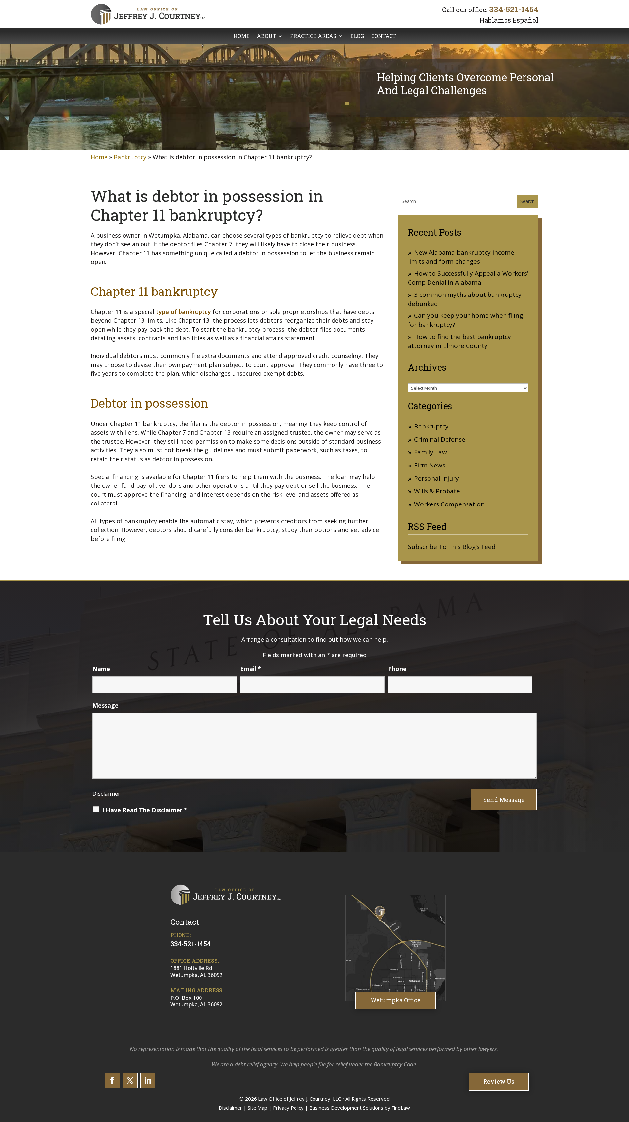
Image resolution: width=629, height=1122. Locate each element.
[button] (622, 1074)
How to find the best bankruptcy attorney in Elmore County (459, 341)
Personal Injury (436, 478)
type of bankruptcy (183, 311)
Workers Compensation (449, 504)
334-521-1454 (513, 9)
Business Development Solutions (346, 1107)
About (266, 36)
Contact (383, 36)
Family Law (430, 452)
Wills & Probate (437, 491)
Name (101, 669)
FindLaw (400, 1107)
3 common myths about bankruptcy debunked (465, 299)
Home (241, 36)
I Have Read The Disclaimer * (144, 810)
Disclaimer (106, 793)
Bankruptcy (431, 426)
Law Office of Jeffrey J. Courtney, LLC (299, 1098)
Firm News (429, 465)
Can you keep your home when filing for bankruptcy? (465, 320)
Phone (397, 669)
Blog (357, 36)
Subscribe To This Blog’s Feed (452, 546)
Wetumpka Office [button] (396, 1000)
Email (250, 669)
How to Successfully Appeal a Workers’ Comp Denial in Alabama (468, 277)
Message (105, 705)
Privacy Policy (288, 1107)
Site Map (257, 1107)
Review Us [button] (498, 1081)
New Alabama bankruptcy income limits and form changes (461, 256)
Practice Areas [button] (313, 36)
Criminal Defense (439, 439)
